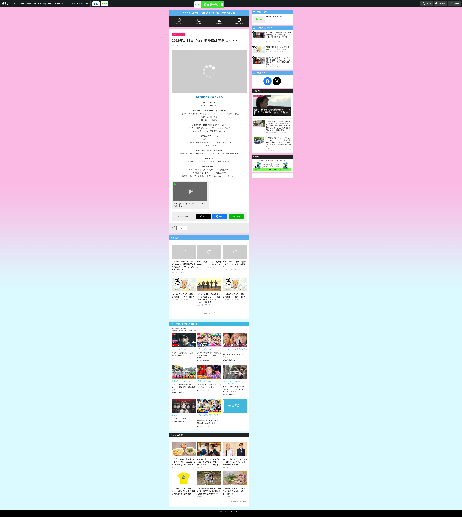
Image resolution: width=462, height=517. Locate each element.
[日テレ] (5, 4)
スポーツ (56, 4)
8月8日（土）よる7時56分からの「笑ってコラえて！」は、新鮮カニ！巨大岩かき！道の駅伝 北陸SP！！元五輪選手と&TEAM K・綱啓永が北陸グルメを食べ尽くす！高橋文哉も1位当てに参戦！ (209, 462)
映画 (50, 4)
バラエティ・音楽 (40, 4)
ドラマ (14, 4)
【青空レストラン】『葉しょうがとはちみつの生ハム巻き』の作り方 (234, 491)
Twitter (277, 81)
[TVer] (96, 3)
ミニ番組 (71, 4)
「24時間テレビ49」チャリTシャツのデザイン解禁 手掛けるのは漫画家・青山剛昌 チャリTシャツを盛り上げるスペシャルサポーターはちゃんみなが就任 (184, 491)
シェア (221, 216)
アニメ (64, 4)
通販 (87, 4)
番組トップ (179, 24)
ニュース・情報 (25, 4)
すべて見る (208, 313)
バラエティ (181, 228)
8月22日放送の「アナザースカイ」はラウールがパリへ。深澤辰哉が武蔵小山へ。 (235, 462)
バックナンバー (178, 34)
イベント (80, 4)
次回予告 (199, 24)
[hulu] (104, 3)
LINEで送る (236, 216)
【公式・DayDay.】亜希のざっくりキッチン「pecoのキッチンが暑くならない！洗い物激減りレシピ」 (183, 462)
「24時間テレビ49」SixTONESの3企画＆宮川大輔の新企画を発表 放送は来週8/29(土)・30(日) (209, 491)
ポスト (205, 216)
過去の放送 (239, 24)
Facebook (267, 81)
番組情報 (219, 24)
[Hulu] (209, 4)
